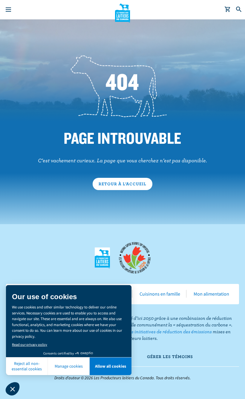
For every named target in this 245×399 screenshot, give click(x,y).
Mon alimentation (211, 294)
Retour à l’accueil (122, 183)
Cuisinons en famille (160, 294)
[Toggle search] (239, 10)
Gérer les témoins (170, 356)
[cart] (228, 10)
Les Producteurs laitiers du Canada (122, 12)
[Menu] (8, 10)
